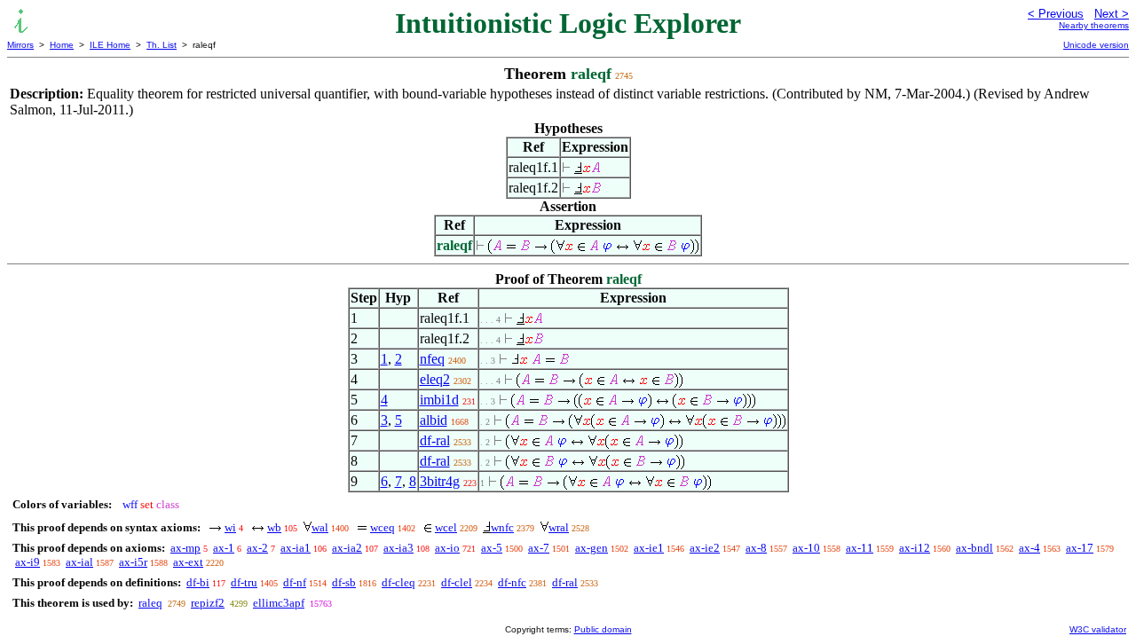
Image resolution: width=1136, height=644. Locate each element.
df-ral (435, 440)
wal (320, 527)
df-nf (294, 582)
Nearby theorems (1094, 25)
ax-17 (1079, 547)
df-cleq (398, 582)
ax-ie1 (649, 547)
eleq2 (435, 379)
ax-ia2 (347, 547)
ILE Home (110, 45)
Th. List (161, 45)
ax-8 (756, 547)
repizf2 (208, 602)
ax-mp (185, 547)
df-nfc (512, 582)
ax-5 (491, 547)
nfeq (432, 358)
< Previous (1056, 13)
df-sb (344, 582)
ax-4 (1029, 547)
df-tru (244, 582)
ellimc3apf (278, 602)
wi (230, 527)
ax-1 (223, 547)
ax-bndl (974, 547)
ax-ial (79, 562)
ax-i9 (27, 562)
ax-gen (591, 547)
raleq (150, 602)
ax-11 (859, 547)
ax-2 (257, 547)
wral (558, 527)
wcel (446, 527)
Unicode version (1096, 45)
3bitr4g (440, 481)
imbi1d (439, 399)
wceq (382, 527)
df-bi (197, 582)
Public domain (603, 629)
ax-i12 (914, 547)
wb (274, 527)
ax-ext (188, 562)
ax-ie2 (705, 547)
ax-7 (538, 547)
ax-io (447, 547)
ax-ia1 (295, 547)
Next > (1111, 13)
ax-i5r (133, 562)
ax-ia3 (398, 547)
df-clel (456, 582)
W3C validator (1097, 629)
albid (433, 420)
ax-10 (806, 547)
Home (62, 45)
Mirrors (20, 45)
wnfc (502, 527)
